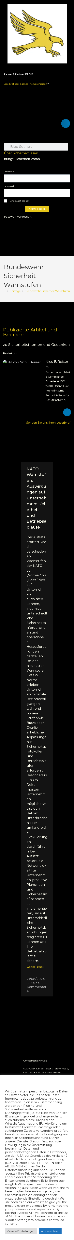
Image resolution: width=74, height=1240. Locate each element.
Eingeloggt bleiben (19, 201)
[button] (65, 123)
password (9, 186)
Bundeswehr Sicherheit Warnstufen (47, 291)
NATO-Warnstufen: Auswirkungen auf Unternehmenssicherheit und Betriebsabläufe (37, 498)
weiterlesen (35, 967)
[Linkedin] (67, 412)
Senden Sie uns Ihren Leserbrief (48, 422)
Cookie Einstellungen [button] (21, 1231)
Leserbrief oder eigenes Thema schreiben (25, 84)
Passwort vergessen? (18, 216)
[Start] (5, 291)
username (9, 171)
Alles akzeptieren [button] (50, 1231)
